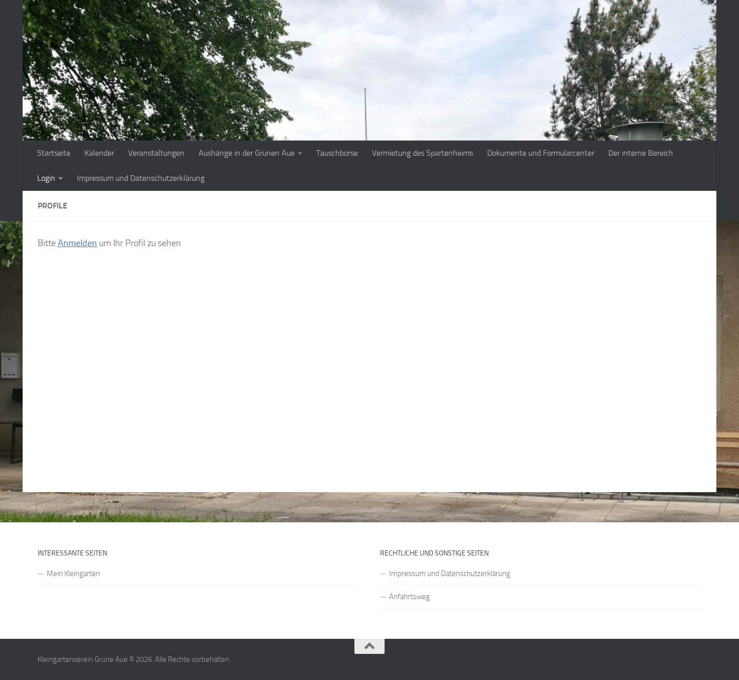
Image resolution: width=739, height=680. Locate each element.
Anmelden (77, 243)
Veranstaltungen (156, 153)
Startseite (53, 153)
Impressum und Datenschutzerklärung (141, 178)
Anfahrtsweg (409, 596)
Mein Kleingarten (73, 573)
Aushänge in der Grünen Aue (247, 153)
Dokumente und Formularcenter (540, 153)
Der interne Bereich (640, 153)
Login (46, 178)
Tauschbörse (337, 153)
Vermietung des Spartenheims (422, 153)
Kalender (99, 153)
